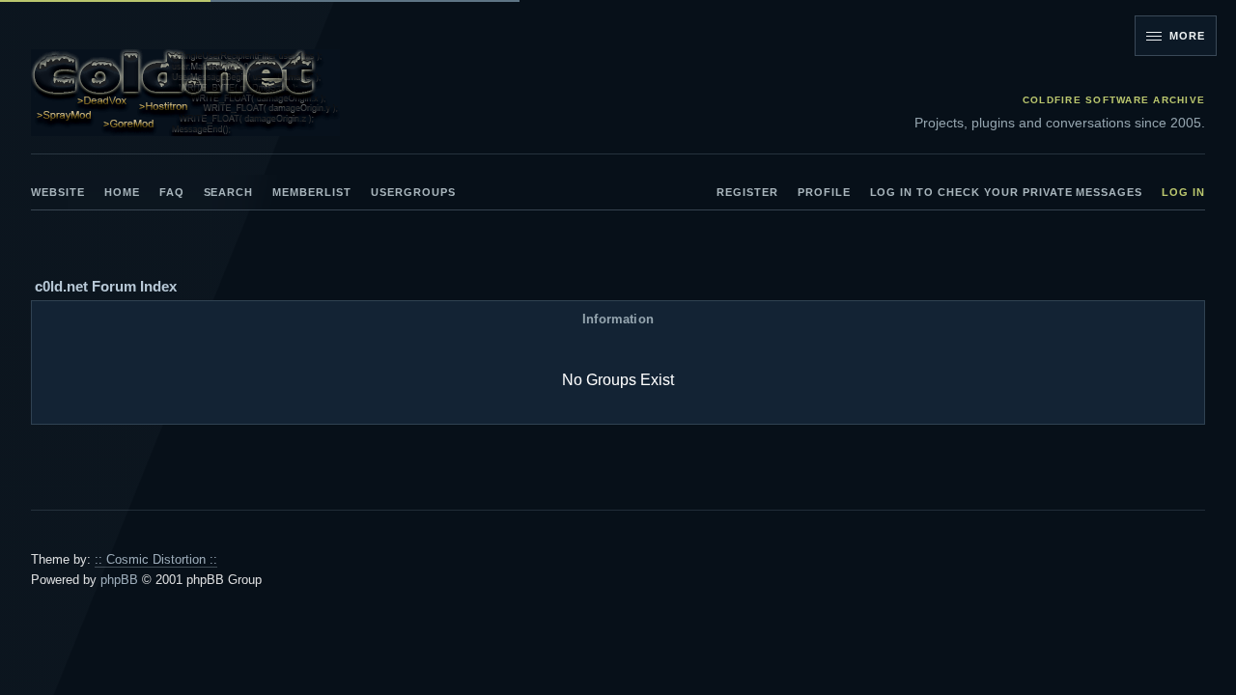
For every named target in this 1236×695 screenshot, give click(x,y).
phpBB (119, 579)
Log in (1183, 192)
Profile (824, 192)
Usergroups (413, 192)
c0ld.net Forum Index (106, 286)
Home (122, 192)
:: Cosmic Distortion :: (156, 559)
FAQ (171, 192)
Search (229, 192)
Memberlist (311, 192)
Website (58, 192)
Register (747, 192)
